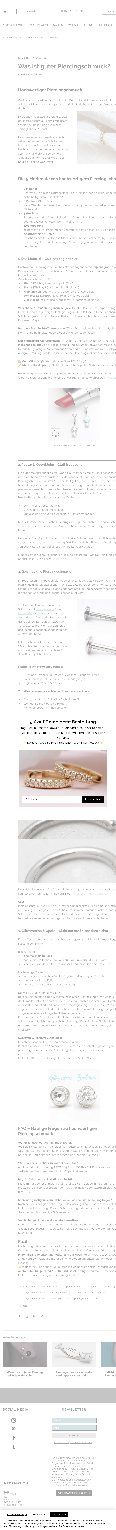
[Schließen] (113, 1512)
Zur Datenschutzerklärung (71, 1526)
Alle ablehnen (38, 1514)
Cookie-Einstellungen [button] (17, 1514)
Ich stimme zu (59, 1514)
